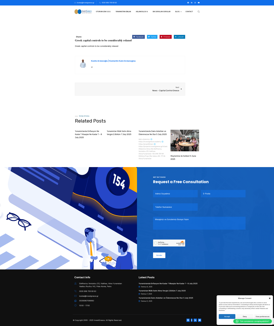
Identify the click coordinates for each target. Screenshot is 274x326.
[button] (270, 298)
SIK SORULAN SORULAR (162, 12)
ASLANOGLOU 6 (142, 12)
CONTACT (189, 12)
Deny (245, 316)
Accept (227, 316)
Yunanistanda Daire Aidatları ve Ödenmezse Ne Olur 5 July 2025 (166, 298)
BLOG (177, 12)
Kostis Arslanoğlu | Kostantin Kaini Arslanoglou (113, 61)
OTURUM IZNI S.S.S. (103, 12)
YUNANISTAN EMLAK (123, 12)
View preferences (262, 316)
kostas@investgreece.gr (85, 3)
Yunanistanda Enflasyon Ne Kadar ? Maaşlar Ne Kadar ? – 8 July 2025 (88, 134)
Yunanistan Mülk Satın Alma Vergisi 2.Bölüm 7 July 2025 (162, 291)
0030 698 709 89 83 (109, 3)
